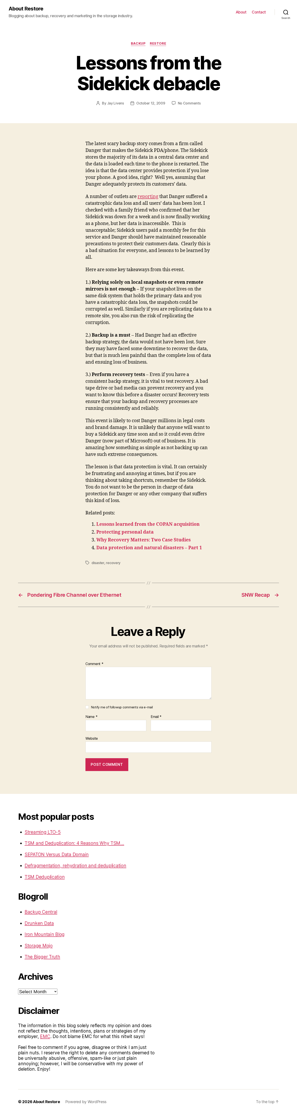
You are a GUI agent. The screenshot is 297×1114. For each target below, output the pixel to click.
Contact (259, 12)
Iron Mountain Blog (45, 934)
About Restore (26, 8)
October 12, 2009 (150, 103)
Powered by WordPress (86, 1101)
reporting (148, 197)
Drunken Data (39, 923)
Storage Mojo (39, 945)
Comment (94, 664)
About (241, 12)
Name (91, 717)
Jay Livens (115, 103)
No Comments (189, 103)
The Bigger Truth (42, 956)
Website (91, 738)
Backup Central (41, 912)
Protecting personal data (125, 532)
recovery (113, 563)
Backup (138, 43)
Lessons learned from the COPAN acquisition (148, 524)
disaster (98, 563)
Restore (158, 43)
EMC (45, 1036)
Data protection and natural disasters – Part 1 (149, 548)
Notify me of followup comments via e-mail (122, 707)
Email (156, 717)
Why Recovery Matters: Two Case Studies (143, 540)
